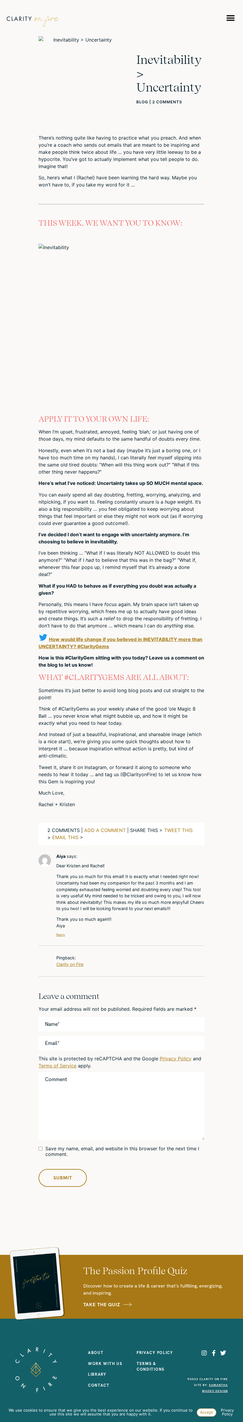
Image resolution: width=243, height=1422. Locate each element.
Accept (206, 1412)
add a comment (105, 830)
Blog (142, 101)
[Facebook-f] (213, 1353)
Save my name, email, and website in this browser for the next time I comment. (122, 1151)
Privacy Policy (175, 1059)
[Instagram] (204, 1353)
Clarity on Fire (69, 964)
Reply (60, 935)
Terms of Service (57, 1066)
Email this (65, 837)
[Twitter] (223, 1353)
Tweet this (178, 830)
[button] (230, 18)
